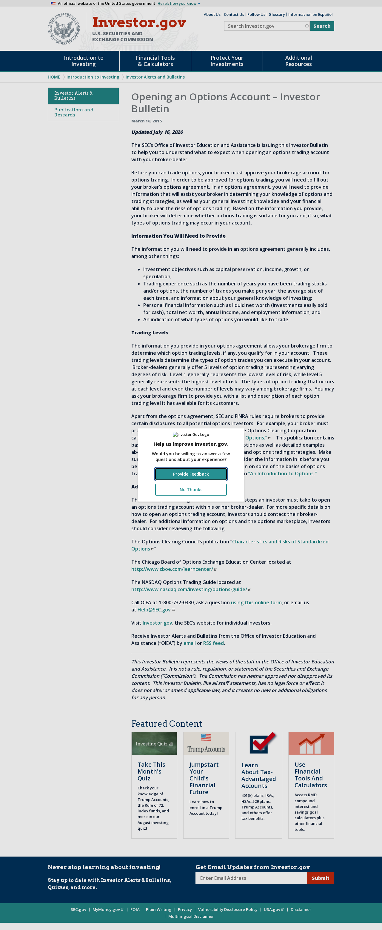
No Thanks (191, 489)
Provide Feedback (191, 474)
